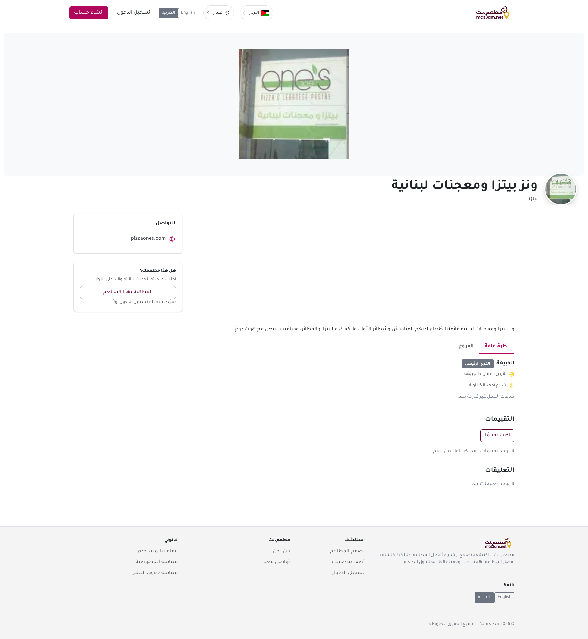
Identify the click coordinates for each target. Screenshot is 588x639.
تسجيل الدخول (133, 13)
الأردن (501, 374)
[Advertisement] (352, 269)
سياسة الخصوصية (157, 562)
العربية (168, 13)
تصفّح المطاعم (347, 551)
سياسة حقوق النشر (155, 573)
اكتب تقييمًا (497, 435)
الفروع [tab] (466, 346)
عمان (487, 374)
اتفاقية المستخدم (158, 551)
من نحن (281, 551)
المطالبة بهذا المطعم (128, 292)
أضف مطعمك (348, 562)
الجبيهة (471, 374)
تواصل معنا (276, 562)
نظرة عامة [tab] (497, 346)
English (188, 13)
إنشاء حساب (89, 13)
